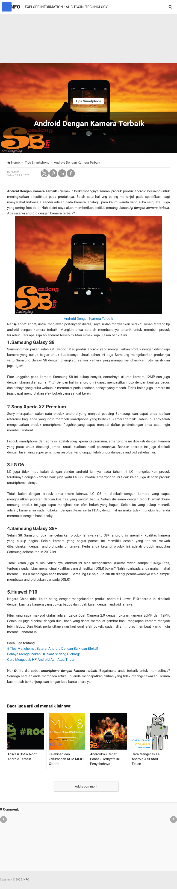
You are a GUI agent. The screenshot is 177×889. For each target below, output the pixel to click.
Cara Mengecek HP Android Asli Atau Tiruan (41, 660)
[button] (45, 173)
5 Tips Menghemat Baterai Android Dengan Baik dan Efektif (52, 649)
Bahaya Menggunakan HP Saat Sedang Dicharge (44, 654)
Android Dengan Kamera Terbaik (88, 319)
